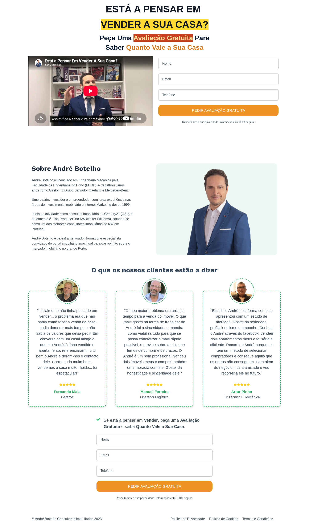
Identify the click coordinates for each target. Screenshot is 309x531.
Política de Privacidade (187, 519)
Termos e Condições (257, 519)
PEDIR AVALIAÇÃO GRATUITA (218, 110)
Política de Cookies (223, 519)
